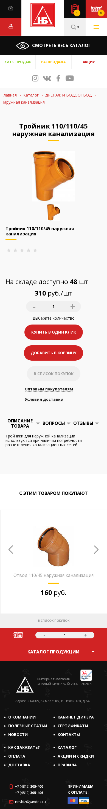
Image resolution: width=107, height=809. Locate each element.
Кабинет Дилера (76, 717)
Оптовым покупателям (49, 389)
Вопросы (54, 423)
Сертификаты (73, 725)
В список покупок (54, 373)
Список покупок (77, 13)
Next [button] (96, 549)
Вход (11, 8)
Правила (67, 764)
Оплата (16, 756)
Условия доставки (44, 399)
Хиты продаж (17, 62)
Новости (18, 734)
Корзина (101, 13)
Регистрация (11, 26)
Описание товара (20, 423)
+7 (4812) (29, 786)
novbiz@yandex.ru (30, 801)
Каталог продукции (53, 652)
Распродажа (53, 62)
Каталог (67, 747)
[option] (53, 576)
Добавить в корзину (53, 352)
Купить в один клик (53, 332)
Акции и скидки (76, 756)
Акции (89, 62)
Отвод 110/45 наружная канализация (53, 575)
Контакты (69, 734)
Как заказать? (24, 747)
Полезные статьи (27, 725)
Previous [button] (10, 549)
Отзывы (83, 423)
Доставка (19, 764)
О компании (22, 717)
